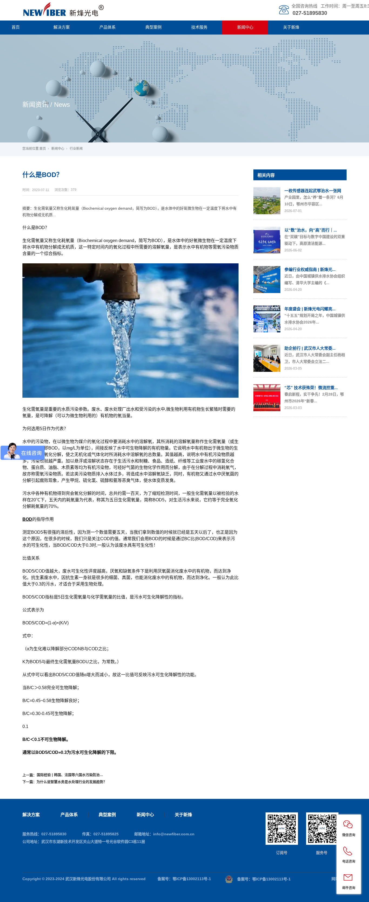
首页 (42, 149)
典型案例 (153, 27)
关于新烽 (291, 27)
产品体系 (107, 27)
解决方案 (61, 27)
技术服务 (199, 27)
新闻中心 (245, 27)
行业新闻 (76, 149)
